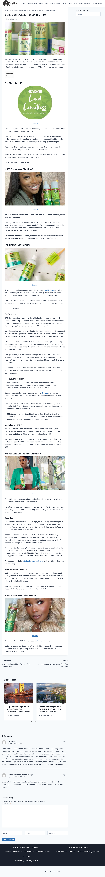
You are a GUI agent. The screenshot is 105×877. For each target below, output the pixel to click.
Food (46, 3)
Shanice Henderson (14, 715)
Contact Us (16, 852)
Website (51, 833)
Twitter (35, 861)
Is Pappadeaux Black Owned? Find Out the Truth (53, 664)
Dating (58, 3)
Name (6, 833)
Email (28, 833)
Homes (70, 3)
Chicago (45, 393)
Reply (64, 741)
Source (35, 123)
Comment (6, 803)
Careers (7, 852)
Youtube (28, 861)
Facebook (19, 861)
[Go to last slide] (6, 702)
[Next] (63, 702)
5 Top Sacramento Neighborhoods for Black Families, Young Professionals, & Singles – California (18, 709)
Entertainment (32, 3)
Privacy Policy (27, 852)
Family (64, 3)
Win (48, 852)
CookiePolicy (40, 852)
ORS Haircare (49, 290)
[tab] (31, 721)
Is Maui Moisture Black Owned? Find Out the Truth (16, 664)
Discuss (52, 3)
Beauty (41, 3)
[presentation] (18, 693)
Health (81, 3)
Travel (75, 3)
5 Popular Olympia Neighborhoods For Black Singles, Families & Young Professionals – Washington (50, 709)
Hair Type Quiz (97, 3)
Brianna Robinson (11, 19)
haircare (40, 641)
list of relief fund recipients (33, 561)
